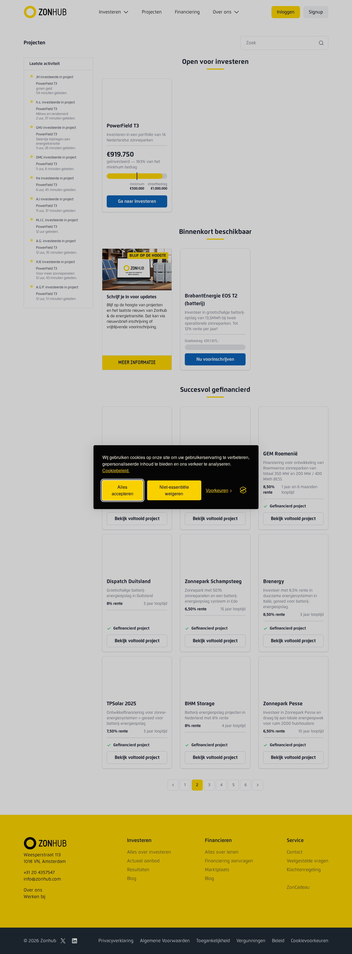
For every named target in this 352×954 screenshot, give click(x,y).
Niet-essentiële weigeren (174, 490)
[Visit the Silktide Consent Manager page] (243, 490)
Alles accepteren (122, 490)
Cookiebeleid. (116, 470)
